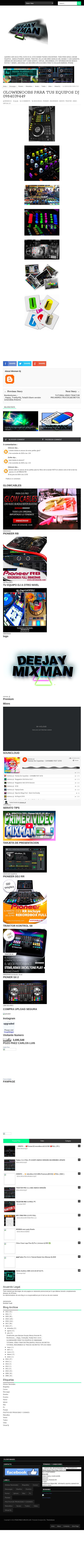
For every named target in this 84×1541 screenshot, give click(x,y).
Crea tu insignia (7, 1079)
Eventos (5, 1397)
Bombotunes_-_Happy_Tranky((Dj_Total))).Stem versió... (24, 1338)
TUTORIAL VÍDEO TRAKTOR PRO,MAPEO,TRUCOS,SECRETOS (28, 1342)
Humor (5, 1399)
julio (8, 1333)
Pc (4, 1407)
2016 (7, 1326)
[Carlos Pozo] (9, 1050)
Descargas (38, 101)
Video (75, 101)
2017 (7, 1323)
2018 (7, 1321)
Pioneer (46, 101)
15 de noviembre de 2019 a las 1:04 (19, 453)
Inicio (52, 1526)
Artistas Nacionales (9, 1384)
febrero (9, 1354)
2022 (7, 1312)
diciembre (10, 1328)
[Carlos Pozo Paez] (43, 1495)
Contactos (66, 1526)
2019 (7, 1319)
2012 (7, 1366)
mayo (9, 1347)
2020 (7, 1316)
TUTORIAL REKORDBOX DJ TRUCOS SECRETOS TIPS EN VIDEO (29, 1345)
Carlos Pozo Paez (47, 1493)
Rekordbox (54, 101)
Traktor (68, 101)
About (59, 1526)
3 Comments (25, 101)
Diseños (5, 1394)
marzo (9, 1352)
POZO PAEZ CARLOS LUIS (23, 1520)
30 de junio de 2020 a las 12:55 (18, 474)
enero (9, 1357)
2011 (7, 1368)
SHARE (12, 363)
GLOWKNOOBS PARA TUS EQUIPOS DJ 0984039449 (24, 1340)
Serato (61, 101)
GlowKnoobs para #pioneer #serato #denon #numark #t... (25, 1335)
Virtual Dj (7, 103)
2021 (7, 1314)
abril (8, 1349)
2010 (7, 1371)
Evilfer (10, 457)
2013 (7, 1364)
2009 (7, 1373)
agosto (9, 1331)
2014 (7, 1361)
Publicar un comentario (13, 479)
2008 (7, 1376)
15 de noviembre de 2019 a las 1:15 (19, 463)
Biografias (6, 1387)
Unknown (11, 448)
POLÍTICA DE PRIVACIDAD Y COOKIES (16, 1412)
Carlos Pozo (6, 1047)
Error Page (75, 1526)
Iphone (5, 1402)
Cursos (5, 1389)
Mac (4, 1405)
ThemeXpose (51, 1520)
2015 (7, 1359)
